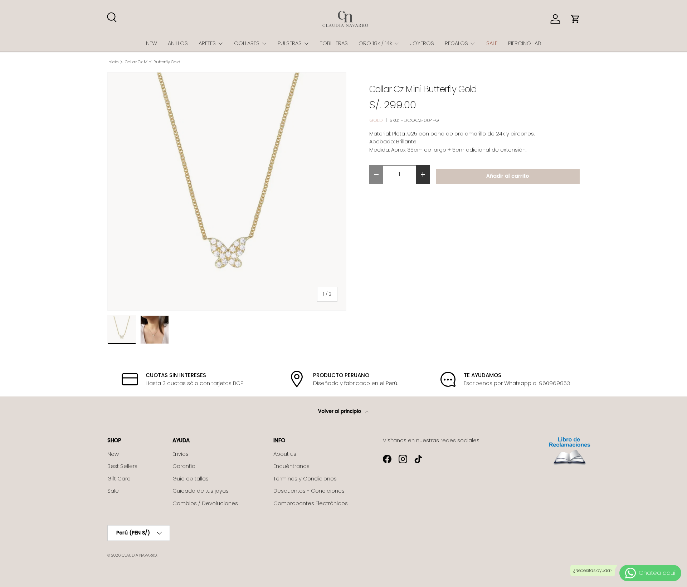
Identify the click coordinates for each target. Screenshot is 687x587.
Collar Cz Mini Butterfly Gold (152, 62)
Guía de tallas (190, 478)
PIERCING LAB (524, 43)
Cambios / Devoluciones (205, 503)
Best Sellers (122, 466)
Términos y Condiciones (305, 478)
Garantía (183, 466)
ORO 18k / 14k (375, 43)
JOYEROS (422, 43)
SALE (491, 43)
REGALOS (456, 43)
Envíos (180, 454)
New (113, 454)
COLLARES (246, 43)
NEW (151, 43)
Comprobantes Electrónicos (310, 503)
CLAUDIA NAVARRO (139, 555)
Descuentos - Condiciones (309, 490)
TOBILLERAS (334, 43)
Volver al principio (340, 411)
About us (284, 454)
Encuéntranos (291, 466)
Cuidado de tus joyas (200, 490)
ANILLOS (178, 43)
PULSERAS (290, 43)
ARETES (207, 43)
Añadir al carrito (507, 176)
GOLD (376, 120)
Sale (113, 490)
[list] (227, 192)
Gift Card (119, 478)
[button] (575, 19)
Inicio (112, 62)
